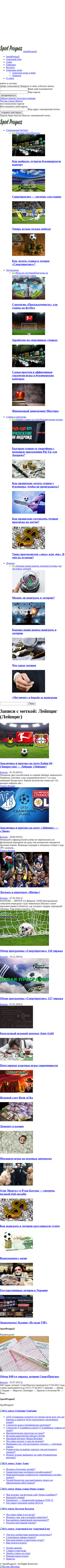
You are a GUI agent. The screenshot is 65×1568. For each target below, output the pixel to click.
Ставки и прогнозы (16, 417)
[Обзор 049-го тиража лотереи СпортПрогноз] (24, 1370)
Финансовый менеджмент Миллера (35, 411)
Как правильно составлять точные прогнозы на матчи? (35, 520)
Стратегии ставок (27, 275)
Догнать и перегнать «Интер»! (20, 892)
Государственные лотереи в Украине (24, 1290)
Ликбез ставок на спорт (28, 419)
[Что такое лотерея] (28, 659)
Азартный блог (14, 59)
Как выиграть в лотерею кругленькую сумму (30, 1226)
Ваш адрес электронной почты (44, 109)
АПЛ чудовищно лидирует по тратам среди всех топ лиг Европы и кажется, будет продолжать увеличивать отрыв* (35, 1420)
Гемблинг (11, 64)
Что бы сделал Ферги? (11, 101)
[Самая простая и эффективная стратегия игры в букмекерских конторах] (28, 366)
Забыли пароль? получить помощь (18, 98)
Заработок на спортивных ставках (35, 340)
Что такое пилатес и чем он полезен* (25, 1441)
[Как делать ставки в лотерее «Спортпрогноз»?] (28, 255)
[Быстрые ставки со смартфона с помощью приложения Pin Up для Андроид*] (28, 442)
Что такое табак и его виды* (20, 1514)
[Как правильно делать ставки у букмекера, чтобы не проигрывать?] (28, 477)
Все (14, 133)
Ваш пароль (34, 92)
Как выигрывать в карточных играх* (25, 1540)
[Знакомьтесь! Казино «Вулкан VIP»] (16, 1316)
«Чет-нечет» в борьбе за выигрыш (34, 697)
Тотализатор (12, 270)
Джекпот (16, 75)
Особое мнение (14, 1548)
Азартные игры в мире (24, 73)
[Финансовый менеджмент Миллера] (28, 405)
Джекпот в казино (12, 1126)
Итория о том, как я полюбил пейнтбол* (27, 1517)
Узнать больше (7, 786)
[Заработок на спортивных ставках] (28, 334)
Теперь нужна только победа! (31, 228)
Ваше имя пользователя (40, 89)
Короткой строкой (15, 1497)
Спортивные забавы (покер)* (21, 1537)
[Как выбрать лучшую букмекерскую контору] (28, 155)
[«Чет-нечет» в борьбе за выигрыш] (28, 691)
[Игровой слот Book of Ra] (16, 1092)
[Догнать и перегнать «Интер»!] (24, 886)
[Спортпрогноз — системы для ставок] (28, 190)
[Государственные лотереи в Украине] (16, 1284)
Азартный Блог (41, 1528)
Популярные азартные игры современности (29, 1065)
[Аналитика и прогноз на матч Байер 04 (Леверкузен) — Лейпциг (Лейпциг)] (24, 757)
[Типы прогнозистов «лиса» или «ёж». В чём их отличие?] (28, 548)
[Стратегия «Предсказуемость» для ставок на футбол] (28, 298)
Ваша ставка (37, 1489)
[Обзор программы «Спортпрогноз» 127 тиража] (24, 992)
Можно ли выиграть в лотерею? (33, 597)
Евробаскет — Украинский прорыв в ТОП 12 (29, 1500)
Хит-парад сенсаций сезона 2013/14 (24, 1503)
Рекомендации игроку (51, 419)
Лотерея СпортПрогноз (28, 133)
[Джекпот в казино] (16, 1120)
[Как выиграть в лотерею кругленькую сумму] (16, 1220)
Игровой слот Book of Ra (16, 1097)
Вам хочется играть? (16, 1542)
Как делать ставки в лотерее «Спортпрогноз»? (30, 262)
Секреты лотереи (39, 566)
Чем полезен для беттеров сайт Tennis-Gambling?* (31, 1494)
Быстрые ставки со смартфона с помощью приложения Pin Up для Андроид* (34, 452)
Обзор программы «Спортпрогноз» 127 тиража (31, 998)
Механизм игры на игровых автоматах (26, 1158)
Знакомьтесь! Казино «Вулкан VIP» (23, 1322)
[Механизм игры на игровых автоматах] (16, 1152)
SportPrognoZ (13, 56)
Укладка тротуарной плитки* (21, 1522)
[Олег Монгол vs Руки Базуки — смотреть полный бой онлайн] (16, 1184)
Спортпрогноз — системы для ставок (36, 196)
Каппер (4, 772)
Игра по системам (25, 273)
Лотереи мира (23, 566)
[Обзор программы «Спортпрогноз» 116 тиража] (24, 945)
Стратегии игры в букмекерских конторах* (28, 1425)
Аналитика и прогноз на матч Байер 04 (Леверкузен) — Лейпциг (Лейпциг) (26, 765)
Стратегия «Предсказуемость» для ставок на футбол (34, 306)
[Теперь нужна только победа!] (28, 223)
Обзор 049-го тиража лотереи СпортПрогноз (29, 1376)
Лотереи (10, 563)
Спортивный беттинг (17, 130)
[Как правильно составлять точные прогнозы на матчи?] (28, 513)
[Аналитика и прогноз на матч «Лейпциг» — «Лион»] (24, 822)
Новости (10, 1558)
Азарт (9, 62)
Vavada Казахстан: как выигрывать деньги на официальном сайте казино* (29, 1481)
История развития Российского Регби (25, 1436)
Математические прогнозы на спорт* (25, 1433)
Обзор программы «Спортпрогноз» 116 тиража (31, 950)
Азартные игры (14, 70)
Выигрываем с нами (13, 1258)
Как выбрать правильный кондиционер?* (27, 1520)
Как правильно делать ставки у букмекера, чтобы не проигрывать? (35, 485)
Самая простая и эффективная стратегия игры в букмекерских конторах (33, 375)
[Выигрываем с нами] (16, 1252)
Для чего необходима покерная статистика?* (29, 1534)
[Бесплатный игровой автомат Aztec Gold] (16, 1027)
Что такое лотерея (24, 665)
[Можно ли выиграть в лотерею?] (28, 592)
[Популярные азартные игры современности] (16, 1059)
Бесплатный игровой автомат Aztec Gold (27, 1033)
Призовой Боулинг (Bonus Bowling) (24, 1438)
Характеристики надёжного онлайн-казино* (29, 1472)
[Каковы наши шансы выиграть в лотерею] (28, 624)
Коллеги (10, 67)
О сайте (10, 78)
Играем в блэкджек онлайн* (20, 1469)
